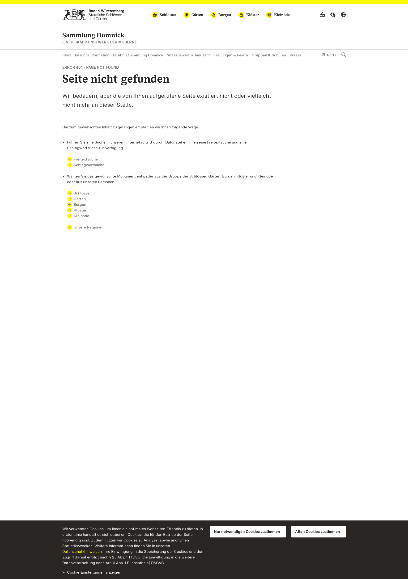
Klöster (80, 210)
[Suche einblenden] (343, 54)
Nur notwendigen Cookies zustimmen (247, 531)
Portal (332, 55)
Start (66, 55)
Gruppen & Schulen (269, 55)
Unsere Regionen (88, 227)
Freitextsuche (86, 159)
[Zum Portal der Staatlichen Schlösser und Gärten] (93, 14)
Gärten (80, 199)
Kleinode (81, 216)
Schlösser (82, 193)
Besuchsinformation (92, 55)
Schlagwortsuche (89, 165)
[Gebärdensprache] (332, 14)
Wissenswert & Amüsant (188, 55)
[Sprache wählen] (343, 14)
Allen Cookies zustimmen (317, 531)
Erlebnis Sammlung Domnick (138, 55)
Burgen (80, 204)
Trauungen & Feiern (231, 55)
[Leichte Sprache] (322, 14)
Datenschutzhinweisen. (82, 551)
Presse (296, 55)
